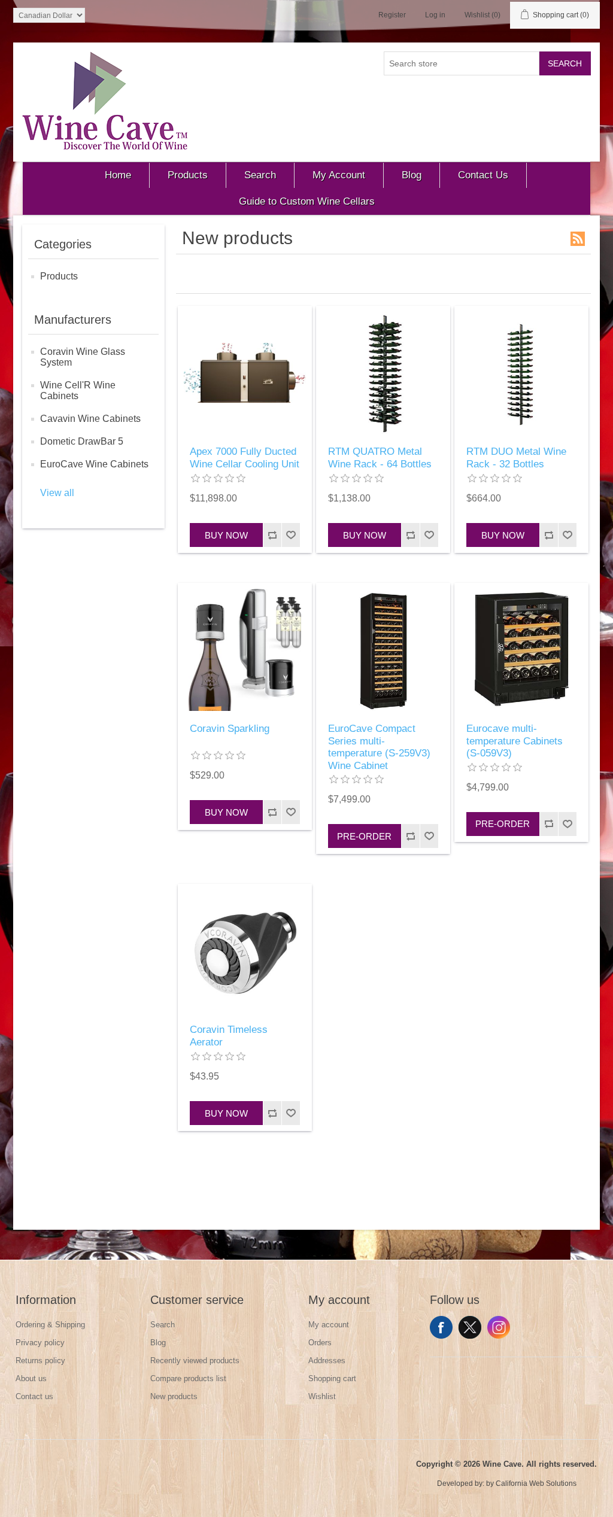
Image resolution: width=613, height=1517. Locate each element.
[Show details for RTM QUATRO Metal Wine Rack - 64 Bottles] (383, 373)
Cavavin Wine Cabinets (90, 419)
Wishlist (322, 1396)
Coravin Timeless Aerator (229, 1035)
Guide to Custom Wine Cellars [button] (307, 201)
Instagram (498, 1327)
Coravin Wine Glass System (82, 356)
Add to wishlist (290, 535)
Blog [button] (411, 175)
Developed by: (460, 1483)
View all (57, 493)
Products (59, 276)
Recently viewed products (194, 1360)
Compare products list (188, 1378)
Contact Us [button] (483, 175)
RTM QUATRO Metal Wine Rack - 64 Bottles (380, 457)
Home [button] (118, 175)
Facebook (441, 1327)
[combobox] (461, 63)
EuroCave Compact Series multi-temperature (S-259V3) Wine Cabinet (379, 747)
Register (392, 15)
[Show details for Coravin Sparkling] (245, 650)
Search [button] (260, 175)
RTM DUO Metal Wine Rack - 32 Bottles (516, 457)
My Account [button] (338, 175)
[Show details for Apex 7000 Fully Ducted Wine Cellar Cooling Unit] (245, 373)
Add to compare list (272, 535)
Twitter (470, 1327)
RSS (577, 239)
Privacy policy (40, 1342)
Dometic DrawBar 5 (81, 441)
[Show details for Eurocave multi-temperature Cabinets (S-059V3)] (521, 650)
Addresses (326, 1360)
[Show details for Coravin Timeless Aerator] (245, 951)
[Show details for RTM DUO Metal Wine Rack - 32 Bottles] (521, 373)
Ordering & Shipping (50, 1324)
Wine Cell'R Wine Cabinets (78, 390)
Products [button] (188, 175)
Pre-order (364, 836)
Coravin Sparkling (229, 728)
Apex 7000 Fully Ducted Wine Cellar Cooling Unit (244, 457)
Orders (320, 1342)
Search (565, 63)
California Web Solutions (536, 1483)
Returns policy (40, 1360)
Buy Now (226, 535)
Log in (435, 15)
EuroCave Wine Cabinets (94, 464)
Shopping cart (332, 1378)
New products (174, 1396)
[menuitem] (118, 175)
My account (328, 1324)
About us (31, 1378)
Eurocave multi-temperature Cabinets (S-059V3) (514, 741)
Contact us (34, 1396)
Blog (158, 1342)
